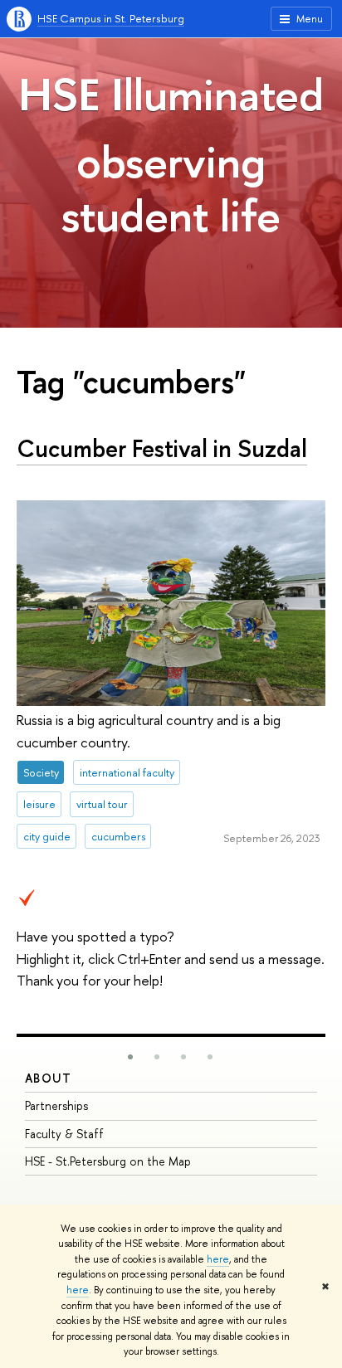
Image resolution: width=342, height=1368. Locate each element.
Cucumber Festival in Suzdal (162, 448)
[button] (130, 1056)
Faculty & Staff (64, 1134)
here (218, 1259)
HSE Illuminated (171, 93)
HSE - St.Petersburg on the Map (108, 1161)
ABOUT (48, 1078)
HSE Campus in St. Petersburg (110, 18)
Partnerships (56, 1105)
